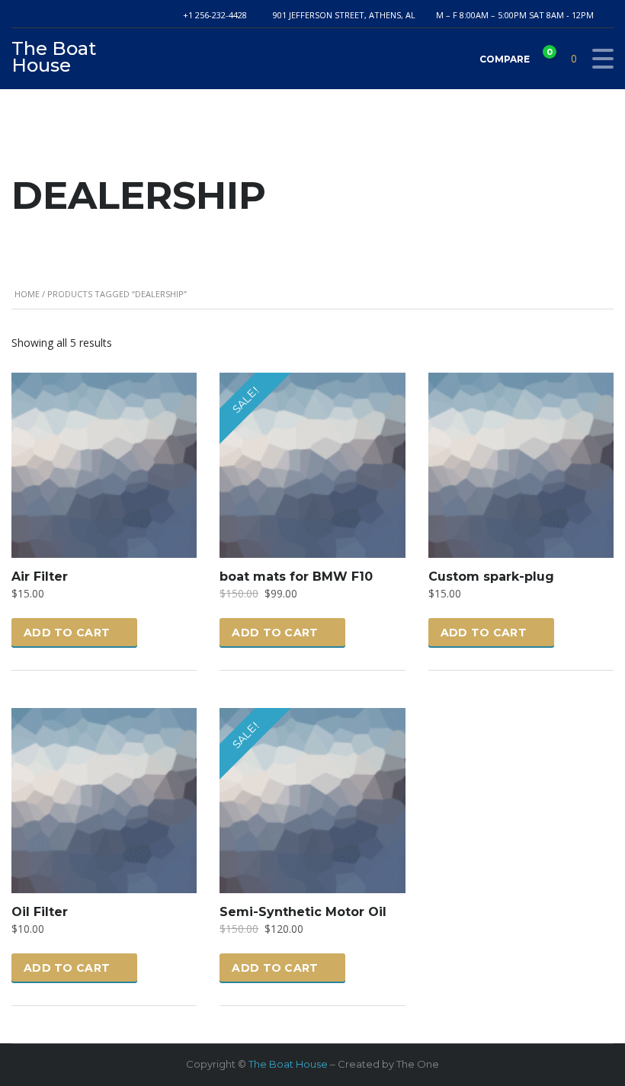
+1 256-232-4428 (215, 15)
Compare (514, 55)
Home (27, 294)
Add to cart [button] (67, 632)
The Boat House (288, 1064)
